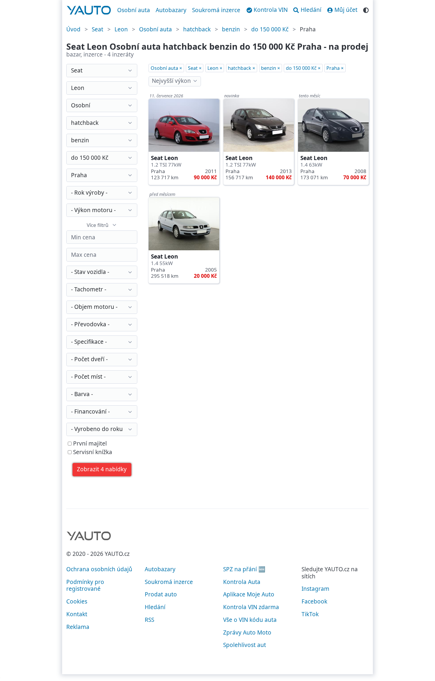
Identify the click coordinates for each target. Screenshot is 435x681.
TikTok (310, 614)
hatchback (197, 29)
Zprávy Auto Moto (247, 632)
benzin (231, 29)
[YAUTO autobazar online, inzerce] (89, 10)
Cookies (76, 601)
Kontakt (76, 614)
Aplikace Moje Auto (248, 594)
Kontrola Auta (241, 582)
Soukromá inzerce (216, 10)
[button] (101, 469)
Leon (121, 29)
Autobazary (171, 10)
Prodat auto (161, 594)
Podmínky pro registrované (85, 585)
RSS (149, 620)
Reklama (77, 627)
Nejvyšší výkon (171, 81)
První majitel (89, 443)
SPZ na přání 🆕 (244, 569)
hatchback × (241, 68)
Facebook (314, 601)
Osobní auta (133, 10)
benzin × (270, 68)
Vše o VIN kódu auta (250, 620)
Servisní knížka (92, 452)
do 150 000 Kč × (303, 68)
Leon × (214, 68)
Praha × (335, 68)
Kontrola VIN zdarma (251, 607)
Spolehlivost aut (244, 645)
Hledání (155, 607)
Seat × (195, 68)
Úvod (73, 29)
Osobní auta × (166, 68)
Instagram (315, 589)
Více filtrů (98, 225)
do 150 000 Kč (270, 29)
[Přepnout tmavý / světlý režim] (366, 9)
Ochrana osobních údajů (99, 569)
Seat (97, 29)
